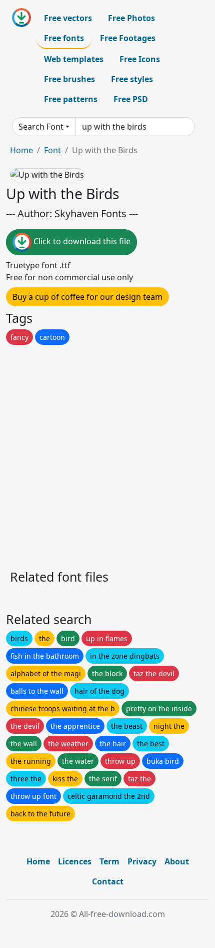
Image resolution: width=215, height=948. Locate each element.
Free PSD (131, 99)
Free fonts (64, 38)
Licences (75, 861)
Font (52, 150)
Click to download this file (81, 241)
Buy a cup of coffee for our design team (87, 296)
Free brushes (69, 79)
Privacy (142, 861)
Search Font (41, 126)
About (176, 861)
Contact (108, 881)
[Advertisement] (107, 454)
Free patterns (71, 99)
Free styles (132, 79)
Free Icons (140, 59)
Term (110, 861)
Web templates (74, 59)
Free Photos (131, 18)
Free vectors (68, 18)
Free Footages (128, 38)
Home (21, 150)
